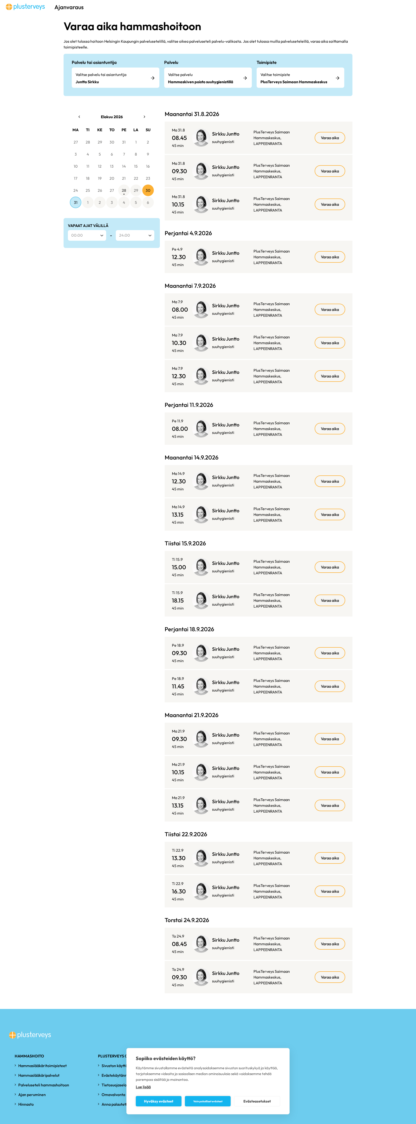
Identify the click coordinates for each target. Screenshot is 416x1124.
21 (124, 178)
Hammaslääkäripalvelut (38, 1075)
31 (124, 142)
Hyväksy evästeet (158, 1101)
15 (136, 166)
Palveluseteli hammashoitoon (43, 1085)
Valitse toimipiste (275, 74)
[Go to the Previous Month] (79, 117)
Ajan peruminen (32, 1094)
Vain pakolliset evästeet (207, 1101)
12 (100, 166)
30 (112, 142)
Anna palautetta (115, 1104)
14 (124, 166)
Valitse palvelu (180, 74)
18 (88, 178)
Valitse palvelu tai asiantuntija (101, 74)
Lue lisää (143, 1086)
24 (75, 190)
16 (148, 166)
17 (75, 178)
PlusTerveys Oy (114, 1056)
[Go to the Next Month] (144, 117)
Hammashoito (29, 1056)
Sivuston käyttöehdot (120, 1065)
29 (100, 142)
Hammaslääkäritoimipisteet (42, 1065)
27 (76, 142)
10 (76, 166)
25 (88, 190)
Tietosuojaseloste (117, 1085)
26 (100, 190)
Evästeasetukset (257, 1101)
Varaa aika (330, 137)
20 (112, 178)
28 (88, 142)
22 (136, 178)
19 (100, 178)
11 (87, 166)
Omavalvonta (113, 1094)
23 (148, 178)
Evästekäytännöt (116, 1075)
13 (112, 166)
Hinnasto (26, 1104)
